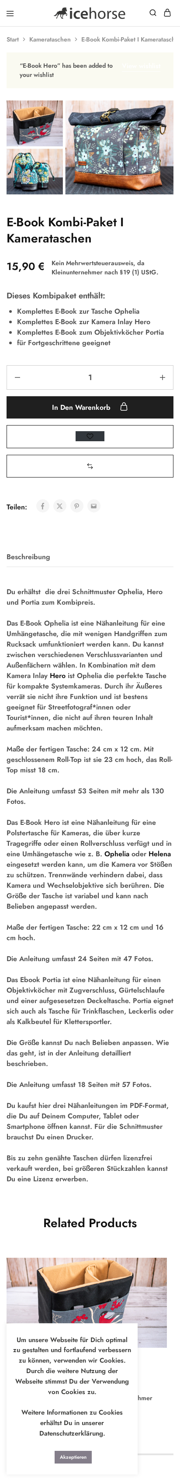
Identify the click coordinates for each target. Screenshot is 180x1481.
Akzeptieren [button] (73, 1456)
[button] (90, 466)
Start (13, 39)
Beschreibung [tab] (28, 557)
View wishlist (141, 66)
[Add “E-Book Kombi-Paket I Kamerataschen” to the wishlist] (90, 436)
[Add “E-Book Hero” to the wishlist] (151, 1287)
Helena (160, 854)
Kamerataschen (50, 39)
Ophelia (116, 854)
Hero (58, 676)
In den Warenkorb (82, 407)
